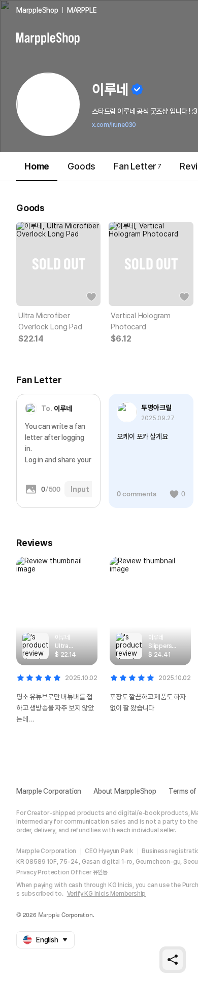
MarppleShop (37, 10)
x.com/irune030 (114, 124)
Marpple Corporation (48, 791)
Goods (81, 166)
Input (80, 489)
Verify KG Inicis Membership (106, 893)
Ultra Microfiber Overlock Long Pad (50, 321)
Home (36, 166)
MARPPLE (82, 10)
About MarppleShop (124, 791)
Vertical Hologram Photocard (141, 321)
